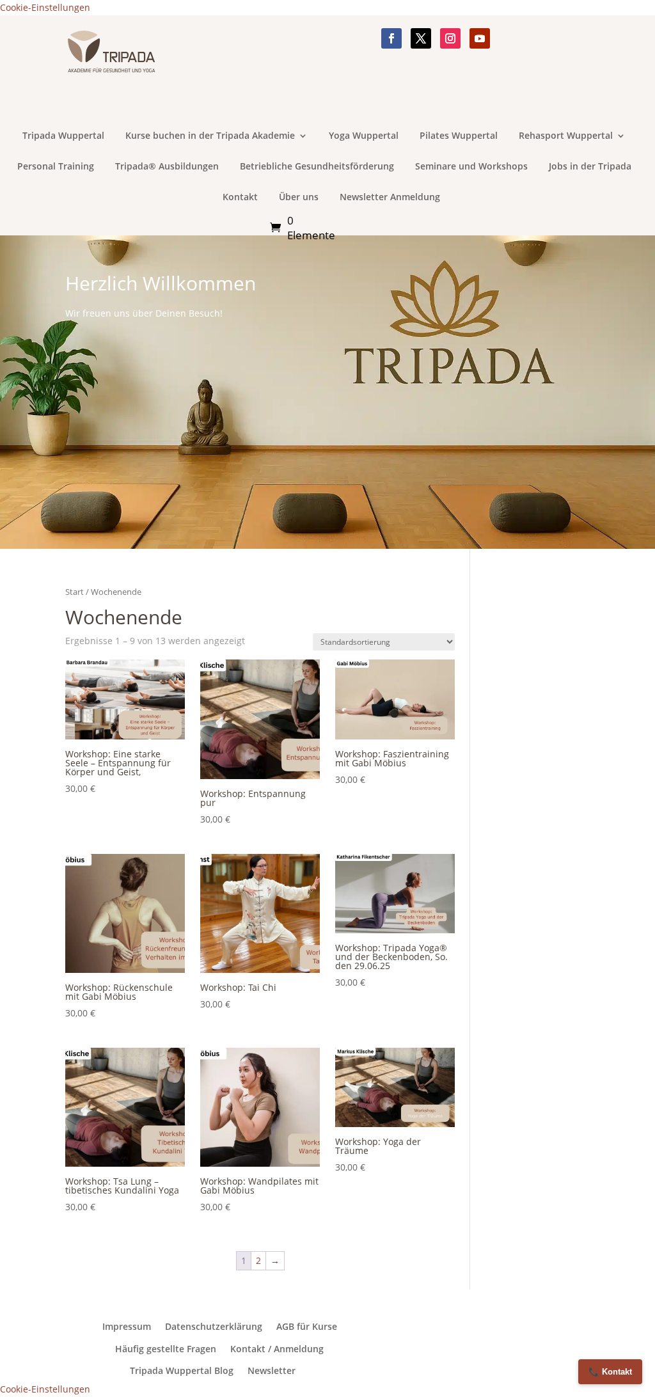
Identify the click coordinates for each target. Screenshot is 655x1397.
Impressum (126, 1326)
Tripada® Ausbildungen (167, 167)
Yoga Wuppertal (364, 136)
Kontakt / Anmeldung (277, 1349)
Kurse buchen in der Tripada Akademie (210, 136)
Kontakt (240, 198)
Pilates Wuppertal (459, 136)
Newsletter (272, 1371)
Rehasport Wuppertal (566, 136)
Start (74, 591)
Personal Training (55, 167)
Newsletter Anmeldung (390, 198)
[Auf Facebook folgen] (391, 38)
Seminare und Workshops (471, 167)
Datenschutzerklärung (213, 1326)
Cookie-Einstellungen (45, 7)
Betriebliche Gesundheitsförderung (317, 167)
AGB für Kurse (306, 1326)
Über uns (299, 198)
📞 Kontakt (610, 1372)
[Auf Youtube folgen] (480, 38)
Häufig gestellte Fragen (165, 1349)
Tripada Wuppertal (63, 136)
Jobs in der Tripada (590, 167)
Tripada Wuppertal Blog (181, 1371)
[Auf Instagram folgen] (450, 38)
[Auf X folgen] (421, 38)
